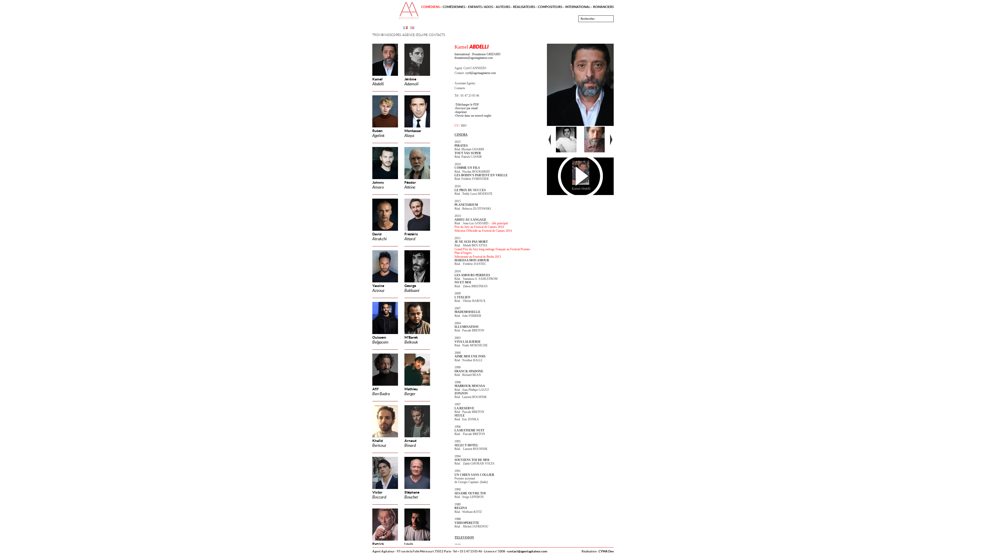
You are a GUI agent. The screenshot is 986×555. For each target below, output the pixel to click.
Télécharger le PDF (467, 104)
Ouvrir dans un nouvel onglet (473, 115)
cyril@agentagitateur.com (480, 73)
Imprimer (461, 112)
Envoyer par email (467, 108)
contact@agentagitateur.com (527, 551)
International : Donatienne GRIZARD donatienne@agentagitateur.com (477, 56)
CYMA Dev (606, 551)
